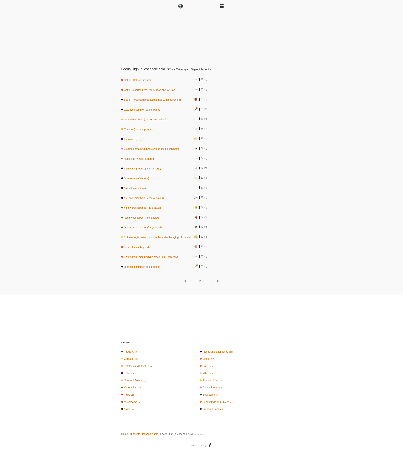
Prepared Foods (213, 409)
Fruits (129, 394)
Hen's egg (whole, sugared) (139, 158)
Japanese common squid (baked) (142, 109)
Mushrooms (132, 402)
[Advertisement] (201, 37)
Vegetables (132, 387)
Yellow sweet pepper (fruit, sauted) (143, 207)
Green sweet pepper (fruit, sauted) (143, 227)
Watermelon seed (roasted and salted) (145, 119)
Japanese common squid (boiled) (142, 266)
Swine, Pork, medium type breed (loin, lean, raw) (151, 257)
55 (211, 281)
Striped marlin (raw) (135, 188)
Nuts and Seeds (135, 380)
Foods (130, 351)
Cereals (131, 358)
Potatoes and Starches (138, 366)
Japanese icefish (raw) (136, 178)
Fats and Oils (212, 380)
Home (124, 434)
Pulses (130, 373)
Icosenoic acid (150, 434)
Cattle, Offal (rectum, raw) (138, 80)
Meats (209, 358)
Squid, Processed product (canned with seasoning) (152, 99)
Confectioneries (213, 387)
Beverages (210, 394)
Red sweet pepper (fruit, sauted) (141, 217)
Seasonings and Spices (218, 402)
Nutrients (135, 434)
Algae (129, 409)
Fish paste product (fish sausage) (142, 168)
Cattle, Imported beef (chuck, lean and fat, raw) (150, 90)
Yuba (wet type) (132, 139)
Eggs (208, 366)
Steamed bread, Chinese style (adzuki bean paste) (152, 149)
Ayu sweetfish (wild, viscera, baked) (144, 198)
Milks (208, 373)
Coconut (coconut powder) (138, 129)
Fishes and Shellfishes (218, 351)
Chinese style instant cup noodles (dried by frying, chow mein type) (158, 237)
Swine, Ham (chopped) (137, 247)
